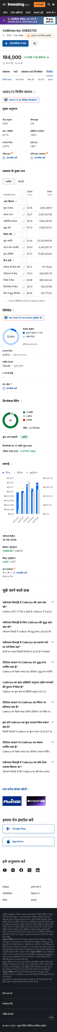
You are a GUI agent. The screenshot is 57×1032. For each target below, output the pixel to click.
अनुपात (50, 79)
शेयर (5, 12)
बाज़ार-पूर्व (38, 12)
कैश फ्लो (41, 79)
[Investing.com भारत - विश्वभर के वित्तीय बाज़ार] (18, 4)
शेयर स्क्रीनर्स (16, 12)
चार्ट (16, 71)
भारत (28, 12)
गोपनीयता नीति (8, 1004)
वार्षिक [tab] (8, 181)
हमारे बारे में (36, 886)
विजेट (5, 900)
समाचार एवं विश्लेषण (32, 71)
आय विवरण (20, 79)
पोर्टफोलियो (7, 893)
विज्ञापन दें (35, 893)
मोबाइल (6, 886)
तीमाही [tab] (21, 181)
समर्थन (34, 900)
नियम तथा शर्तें (7, 993)
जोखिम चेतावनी (8, 1014)
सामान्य (6, 71)
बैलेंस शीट (31, 79)
